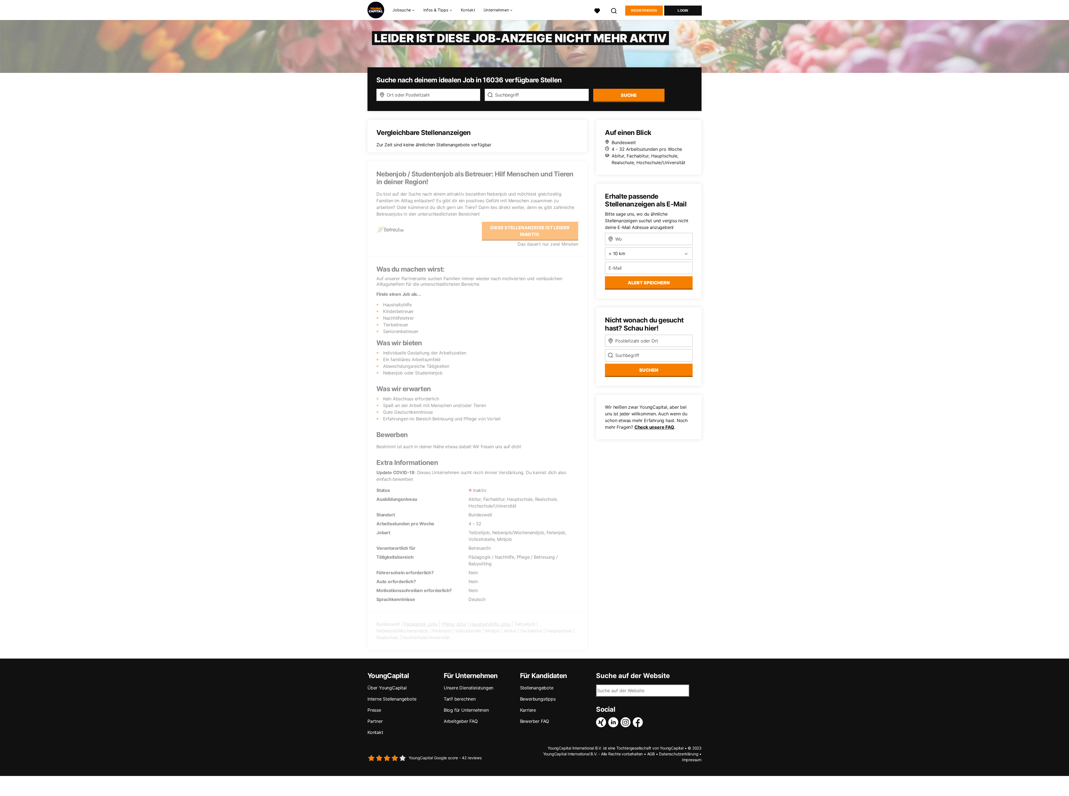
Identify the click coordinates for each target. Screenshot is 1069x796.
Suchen (648, 370)
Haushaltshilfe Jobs (490, 624)
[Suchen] (614, 10)
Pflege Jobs (454, 624)
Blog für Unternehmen (466, 710)
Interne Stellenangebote (391, 699)
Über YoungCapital (387, 688)
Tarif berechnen (460, 699)
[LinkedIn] (614, 722)
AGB (651, 753)
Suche (629, 95)
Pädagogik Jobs (420, 624)
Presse (374, 710)
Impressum (692, 759)
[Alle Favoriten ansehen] (597, 10)
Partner (375, 721)
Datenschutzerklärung (678, 753)
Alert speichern (649, 282)
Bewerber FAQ (534, 721)
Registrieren (644, 11)
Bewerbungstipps (538, 699)
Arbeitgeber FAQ (461, 721)
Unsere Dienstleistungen (468, 688)
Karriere (528, 710)
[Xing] (602, 722)
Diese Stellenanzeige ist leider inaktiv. (530, 231)
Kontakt (468, 10)
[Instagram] (627, 722)
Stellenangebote (536, 688)
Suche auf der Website (633, 676)
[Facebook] (639, 722)
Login (683, 11)
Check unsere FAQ (654, 427)
